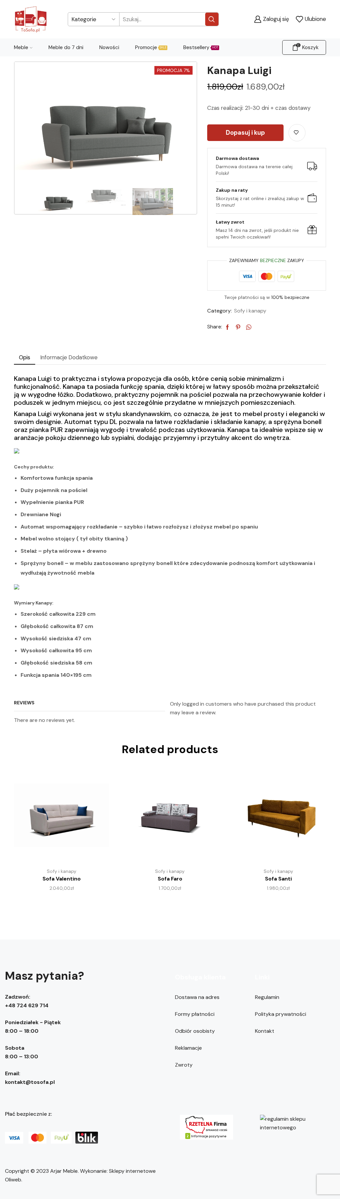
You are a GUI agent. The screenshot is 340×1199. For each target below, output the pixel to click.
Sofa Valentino (61, 878)
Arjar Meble (64, 1170)
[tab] (24, 358)
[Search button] (211, 19)
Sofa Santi (278, 878)
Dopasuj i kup (245, 133)
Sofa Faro (170, 878)
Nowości (109, 47)
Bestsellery (200, 47)
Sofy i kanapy (250, 310)
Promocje (150, 47)
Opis (24, 357)
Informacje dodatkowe (69, 357)
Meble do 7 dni (65, 47)
